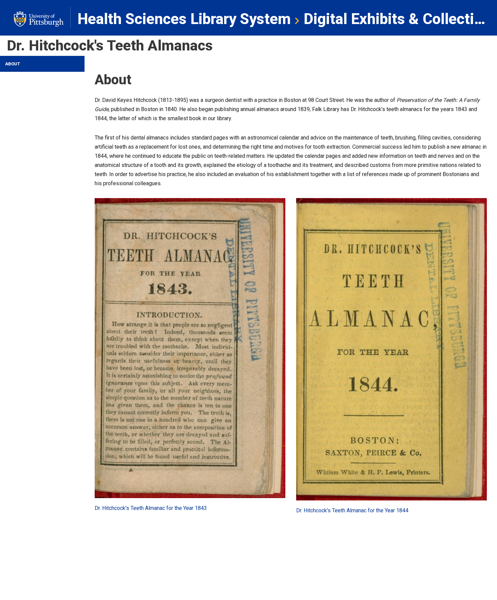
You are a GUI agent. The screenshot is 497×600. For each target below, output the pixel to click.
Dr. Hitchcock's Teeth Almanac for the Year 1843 (151, 508)
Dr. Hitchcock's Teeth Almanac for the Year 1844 (352, 510)
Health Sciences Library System (184, 19)
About (12, 63)
